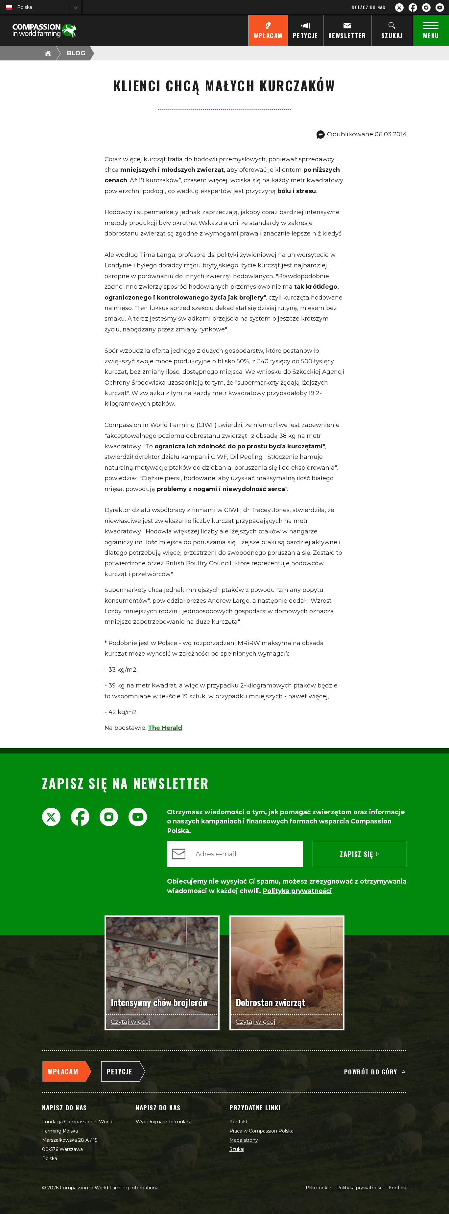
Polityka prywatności (360, 1188)
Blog (76, 53)
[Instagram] (426, 7)
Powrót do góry (370, 1071)
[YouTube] (440, 7)
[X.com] (399, 7)
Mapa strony (243, 1140)
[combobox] (17, 7)
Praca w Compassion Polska (261, 1131)
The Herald (165, 727)
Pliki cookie (318, 1188)
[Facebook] (413, 7)
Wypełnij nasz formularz (163, 1122)
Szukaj (236, 1149)
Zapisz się (356, 854)
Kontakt (238, 1122)
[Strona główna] (48, 53)
